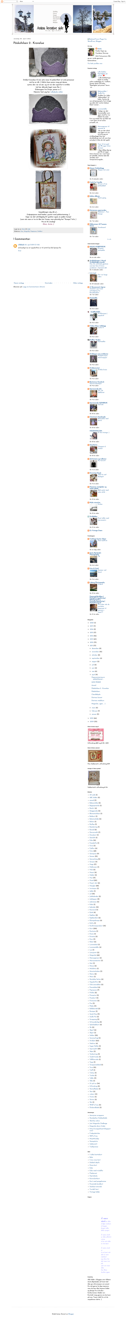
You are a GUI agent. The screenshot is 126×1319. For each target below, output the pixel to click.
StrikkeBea (93, 516)
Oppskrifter (94, 982)
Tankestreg (93, 1054)
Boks (91, 1157)
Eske (91, 840)
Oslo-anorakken (95, 984)
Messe (92, 966)
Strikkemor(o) (95, 368)
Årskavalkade (94, 1107)
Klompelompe (95, 920)
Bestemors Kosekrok (97, 382)
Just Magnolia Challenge (98, 1123)
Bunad (92, 830)
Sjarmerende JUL (96, 389)
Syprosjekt (93, 1049)
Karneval (93, 910)
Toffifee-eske (94, 1059)
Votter (92, 1099)
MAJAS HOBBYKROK (97, 247)
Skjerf (92, 1030)
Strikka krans (102, 370)
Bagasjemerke (94, 805)
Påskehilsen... (96, 691)
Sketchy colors (95, 1121)
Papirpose (34, 231)
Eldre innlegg (78, 283)
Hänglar (92, 886)
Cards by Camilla (96, 182)
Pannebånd (94, 987)
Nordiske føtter (95, 979)
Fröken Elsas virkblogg (98, 326)
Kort (91, 928)
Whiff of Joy (94, 1105)
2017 (92, 626)
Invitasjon (93, 888)
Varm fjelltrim (102, 540)
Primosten (93, 1001)
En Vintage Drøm (96, 530)
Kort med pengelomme (98, 1181)
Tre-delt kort (94, 1189)
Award (94, 685)
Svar (19, 251)
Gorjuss (92, 862)
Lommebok (94, 944)
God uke (100, 404)
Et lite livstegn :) (103, 432)
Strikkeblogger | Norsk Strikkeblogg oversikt (98, 261)
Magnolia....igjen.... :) (98, 704)
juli (93, 665)
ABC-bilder (93, 797)
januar (94, 714)
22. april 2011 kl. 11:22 (32, 245)
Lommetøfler (102, 109)
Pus (91, 1003)
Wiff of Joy (94, 1136)
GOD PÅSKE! (96, 682)
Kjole (91, 912)
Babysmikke (94, 803)
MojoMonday (94, 1139)
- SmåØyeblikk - (95, 312)
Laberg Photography (97, 582)
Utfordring (93, 1086)
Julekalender (94, 896)
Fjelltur (92, 848)
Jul (90, 894)
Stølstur (92, 1043)
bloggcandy (94, 811)
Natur (92, 974)
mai (93, 671)
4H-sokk (92, 795)
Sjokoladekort (94, 1025)
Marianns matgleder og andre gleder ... (98, 487)
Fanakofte (93, 843)
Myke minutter (95, 502)
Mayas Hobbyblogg (97, 168)
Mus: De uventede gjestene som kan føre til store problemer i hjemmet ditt (99, 266)
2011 (91, 645)
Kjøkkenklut (94, 918)
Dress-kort (93, 1165)
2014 (92, 636)
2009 (92, 721)
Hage (91, 864)
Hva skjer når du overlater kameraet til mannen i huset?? (103, 608)
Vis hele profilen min (95, 63)
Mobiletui (93, 968)
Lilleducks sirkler (56, 92)
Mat (91, 963)
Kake (91, 904)
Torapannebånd (95, 1065)
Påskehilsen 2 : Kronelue (100, 688)
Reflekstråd (94, 1009)
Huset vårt (93, 883)
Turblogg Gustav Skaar (98, 539)
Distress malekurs (98, 700)
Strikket (40, 231)
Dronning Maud (95, 473)
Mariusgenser (94, 958)
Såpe (91, 1051)
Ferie (91, 846)
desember (95, 648)
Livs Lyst (93, 273)
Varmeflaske (94, 1089)
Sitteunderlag (94, 1022)
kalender (93, 907)
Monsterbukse (95, 971)
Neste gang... (102, 198)
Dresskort (93, 835)
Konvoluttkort (95, 1178)
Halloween (93, 867)
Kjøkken (92, 915)
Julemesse (93, 902)
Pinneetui (93, 995)
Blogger (71, 1314)
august (94, 661)
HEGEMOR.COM (96, 431)
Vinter (92, 1097)
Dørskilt (92, 838)
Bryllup (92, 824)
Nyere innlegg (19, 283)
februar (95, 711)
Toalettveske (94, 1057)
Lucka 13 (101, 327)
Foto (91, 851)
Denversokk (94, 832)
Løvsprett (93, 952)
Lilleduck (21, 245)
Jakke (91, 891)
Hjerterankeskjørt (96, 383)
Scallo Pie (93, 1017)
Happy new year (103, 170)
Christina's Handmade (98, 417)
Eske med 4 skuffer (96, 1170)
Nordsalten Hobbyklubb (98, 1118)
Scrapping (93, 1019)
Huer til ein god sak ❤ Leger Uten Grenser (104, 146)
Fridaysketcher (95, 1133)
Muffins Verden (95, 340)
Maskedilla (93, 298)
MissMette (93, 445)
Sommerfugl (94, 1038)
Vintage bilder (95, 1192)
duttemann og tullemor (98, 459)
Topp (91, 1062)
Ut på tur (93, 1083)
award (92, 800)
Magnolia (27, 231)
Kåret (92, 942)
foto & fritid (94, 568)
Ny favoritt (102, 460)
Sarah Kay (93, 1014)
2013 (92, 639)
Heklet (92, 875)
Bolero (92, 821)
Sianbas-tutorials (96, 1187)
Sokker (92, 1035)
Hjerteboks (93, 1176)
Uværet (100, 584)
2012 (92, 642)
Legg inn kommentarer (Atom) (34, 287)
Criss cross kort (95, 1160)
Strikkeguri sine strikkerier (99, 354)
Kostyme (93, 931)
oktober (95, 655)
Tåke (91, 1081)
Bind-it (92, 808)
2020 (92, 623)
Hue (21, 231)
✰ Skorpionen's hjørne (97, 287)
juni (93, 668)
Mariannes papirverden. (98, 210)
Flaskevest (93, 1173)
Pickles (92, 993)
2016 (92, 629)
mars (94, 708)
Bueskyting (93, 827)
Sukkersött (93, 1144)
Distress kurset (97, 697)
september (96, 658)
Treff (91, 1070)
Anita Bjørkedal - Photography (96, 553)
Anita (99, 49)
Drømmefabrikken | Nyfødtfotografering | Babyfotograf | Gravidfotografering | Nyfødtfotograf (98, 600)
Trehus (92, 1073)
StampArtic (94, 1141)
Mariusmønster (95, 960)
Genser (92, 856)
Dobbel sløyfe (95, 1162)
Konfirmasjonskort (96, 926)
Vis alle (109, 239)
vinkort (92, 1094)
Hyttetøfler (101, 341)
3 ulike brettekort (96, 1154)
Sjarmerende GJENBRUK (98, 403)
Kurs (91, 939)
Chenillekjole (96, 694)
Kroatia (92, 936)
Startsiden (48, 283)
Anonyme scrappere (97, 1115)
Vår (91, 1102)
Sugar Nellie (94, 1046)
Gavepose (93, 854)
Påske (92, 1006)
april (94, 674)
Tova (91, 1067)
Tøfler (92, 1078)
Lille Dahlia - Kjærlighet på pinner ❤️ (102, 73)
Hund (92, 880)
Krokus (100, 504)
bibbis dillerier (95, 196)
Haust (92, 872)
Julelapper (93, 899)
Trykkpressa (94, 1147)
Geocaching (94, 859)
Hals (91, 870)
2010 (92, 718)
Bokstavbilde (94, 819)
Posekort (93, 998)
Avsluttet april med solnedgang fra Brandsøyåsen (96, 291)
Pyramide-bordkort (96, 1184)
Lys (91, 950)
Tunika (92, 1075)
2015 (92, 632)
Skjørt (92, 1033)
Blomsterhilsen (95, 813)
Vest (91, 1091)
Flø (99, 556)
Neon (92, 976)
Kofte (92, 923)
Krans (92, 934)
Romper (92, 1011)
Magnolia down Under (97, 1126)
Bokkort (92, 816)
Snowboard (102, 227)
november (95, 652)
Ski (91, 1027)
